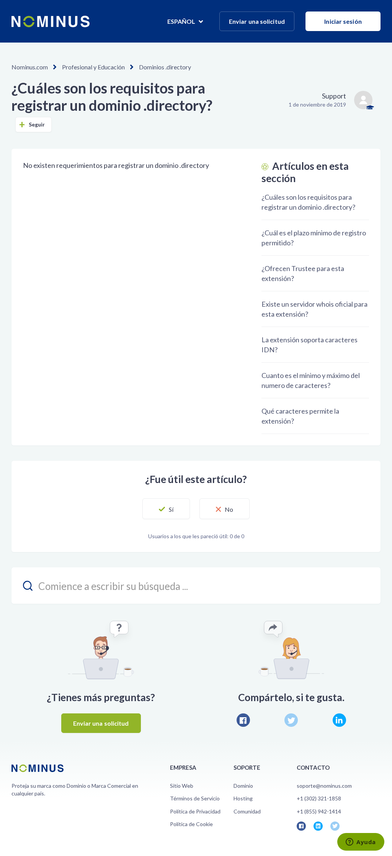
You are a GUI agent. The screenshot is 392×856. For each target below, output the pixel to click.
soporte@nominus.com (324, 785)
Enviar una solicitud (257, 21)
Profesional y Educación (93, 67)
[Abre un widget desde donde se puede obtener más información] (360, 842)
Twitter (291, 720)
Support (334, 96)
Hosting (243, 798)
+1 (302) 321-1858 (319, 798)
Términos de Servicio (195, 798)
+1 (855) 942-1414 (319, 811)
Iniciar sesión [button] (342, 21)
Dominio (243, 785)
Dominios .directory (165, 67)
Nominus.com (29, 67)
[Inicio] (50, 21)
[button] (166, 508)
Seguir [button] (37, 124)
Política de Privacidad (195, 811)
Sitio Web (181, 785)
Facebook (243, 720)
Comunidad (247, 811)
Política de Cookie (191, 824)
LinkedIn (339, 720)
